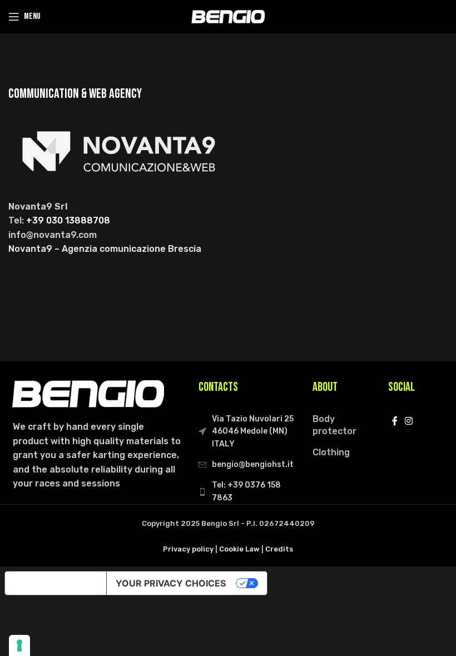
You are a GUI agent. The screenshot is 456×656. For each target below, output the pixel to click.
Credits (279, 549)
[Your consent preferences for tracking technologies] (19, 645)
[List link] (247, 491)
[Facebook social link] (394, 421)
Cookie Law (239, 549)
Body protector (334, 425)
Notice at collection (55, 583)
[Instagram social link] (409, 421)
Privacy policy (188, 549)
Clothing (331, 452)
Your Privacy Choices (171, 583)
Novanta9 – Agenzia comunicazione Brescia (104, 248)
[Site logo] (228, 16)
